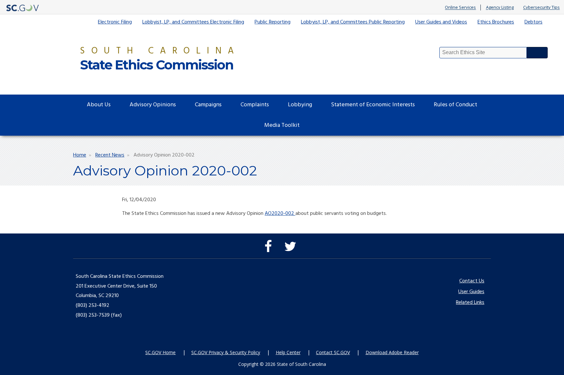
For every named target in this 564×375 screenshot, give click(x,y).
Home (79, 155)
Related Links (470, 302)
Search (537, 52)
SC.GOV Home (160, 352)
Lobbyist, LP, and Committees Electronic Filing (193, 22)
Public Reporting (272, 22)
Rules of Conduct (455, 105)
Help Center (288, 352)
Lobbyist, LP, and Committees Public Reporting (353, 22)
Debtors (533, 22)
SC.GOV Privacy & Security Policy (225, 352)
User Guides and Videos (441, 22)
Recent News (109, 155)
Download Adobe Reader (392, 352)
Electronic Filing (115, 22)
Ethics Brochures (496, 22)
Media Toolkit (282, 125)
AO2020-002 (280, 213)
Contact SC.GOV (333, 352)
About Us (99, 105)
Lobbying (300, 105)
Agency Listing (500, 7)
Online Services (460, 7)
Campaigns (208, 105)
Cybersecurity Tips (541, 7)
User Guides (471, 292)
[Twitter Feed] (292, 250)
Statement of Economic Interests (373, 105)
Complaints (255, 105)
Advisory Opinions (153, 105)
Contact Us (471, 281)
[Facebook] (269, 250)
